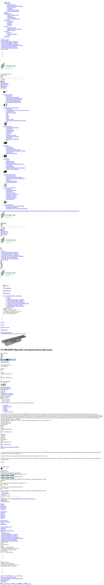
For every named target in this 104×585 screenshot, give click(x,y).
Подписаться (4, 500)
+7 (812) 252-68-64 (9, 41)
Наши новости (4, 520)
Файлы (5, 407)
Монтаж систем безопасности (14, 29)
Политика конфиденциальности (8, 577)
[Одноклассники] (3, 360)
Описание (5, 405)
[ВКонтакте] (1, 360)
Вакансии (9, 22)
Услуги (2, 514)
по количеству (17, 472)
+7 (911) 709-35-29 (10, 44)
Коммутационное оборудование (15, 6)
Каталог (2, 504)
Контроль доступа (11, 7)
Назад (8, 297)
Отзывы (5, 410)
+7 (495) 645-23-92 (9, 46)
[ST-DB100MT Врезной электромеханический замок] (14, 346)
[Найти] (4, 80)
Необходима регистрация (7, 393)
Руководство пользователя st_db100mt (10, 447)
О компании (10, 21)
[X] (7, 360)
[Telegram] (15, 360)
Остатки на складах (8, 411)
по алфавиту (10, 472)
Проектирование (11, 30)
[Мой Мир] (5, 360)
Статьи (9, 35)
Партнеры (9, 24)
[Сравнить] (2, 356)
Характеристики (7, 406)
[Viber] (9, 360)
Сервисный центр (11, 27)
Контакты (9, 25)
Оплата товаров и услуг (13, 15)
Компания (3, 509)
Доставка (5, 409)
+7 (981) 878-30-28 (9, 42)
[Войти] (1, 263)
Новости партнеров (12, 34)
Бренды (2, 505)
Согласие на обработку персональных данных (12, 578)
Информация (4, 524)
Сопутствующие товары (13, 10)
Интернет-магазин (5, 501)
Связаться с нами (5, 39)
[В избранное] (2, 355)
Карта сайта (3, 507)
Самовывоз (10, 16)
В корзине (8, 396)
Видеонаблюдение (11, 4)
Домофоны (10, 8)
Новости (9, 32)
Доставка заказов (11, 17)
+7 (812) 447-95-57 (12, 45)
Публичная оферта (5, 579)
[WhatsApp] (11, 360)
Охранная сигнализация (13, 11)
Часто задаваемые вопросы (13, 18)
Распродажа (3, 506)
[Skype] (13, 360)
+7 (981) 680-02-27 (9, 48)
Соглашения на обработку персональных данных (23, 498)
